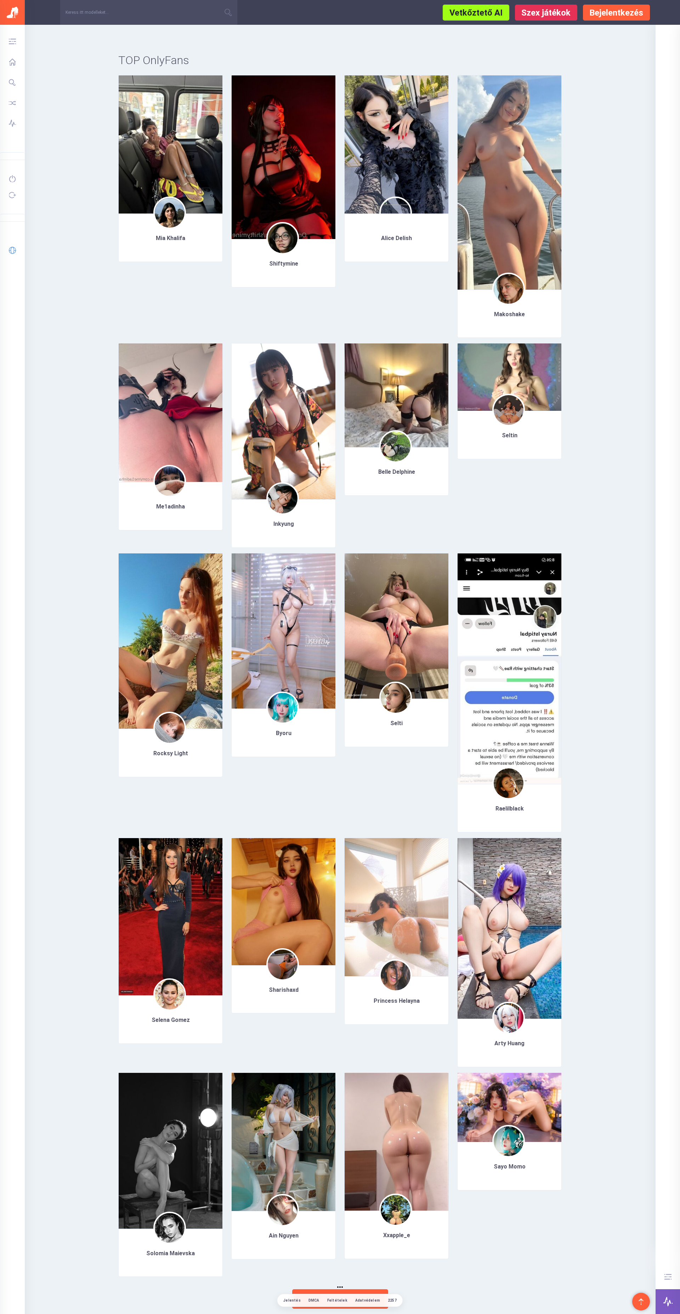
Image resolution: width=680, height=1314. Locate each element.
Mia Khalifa (170, 238)
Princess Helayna (397, 1000)
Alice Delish (396, 238)
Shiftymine (283, 263)
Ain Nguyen (284, 1235)
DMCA (313, 1300)
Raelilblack (509, 808)
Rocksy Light (170, 753)
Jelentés (292, 1300)
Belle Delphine (396, 471)
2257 (392, 1300)
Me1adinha (170, 506)
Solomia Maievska (170, 1253)
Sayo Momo (510, 1166)
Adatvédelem (367, 1300)
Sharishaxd (284, 989)
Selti (396, 723)
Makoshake (509, 314)
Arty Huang (509, 1043)
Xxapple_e (396, 1235)
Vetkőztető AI (476, 13)
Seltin (509, 435)
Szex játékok (546, 13)
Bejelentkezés (616, 13)
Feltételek (337, 1300)
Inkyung (283, 524)
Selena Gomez (171, 1020)
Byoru (283, 733)
